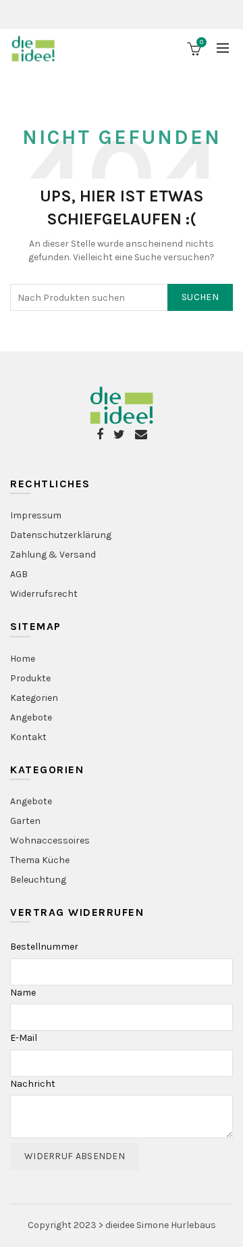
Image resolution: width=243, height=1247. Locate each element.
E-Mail (23, 1038)
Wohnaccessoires (50, 840)
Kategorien (34, 698)
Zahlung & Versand (53, 554)
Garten (25, 821)
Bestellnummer (44, 946)
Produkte (30, 678)
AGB (19, 574)
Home (22, 658)
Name (23, 992)
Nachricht (32, 1084)
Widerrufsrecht (44, 594)
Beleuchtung (38, 879)
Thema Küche (40, 860)
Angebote (31, 717)
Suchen (200, 297)
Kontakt (28, 737)
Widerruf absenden (74, 1156)
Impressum (35, 515)
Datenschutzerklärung (60, 535)
